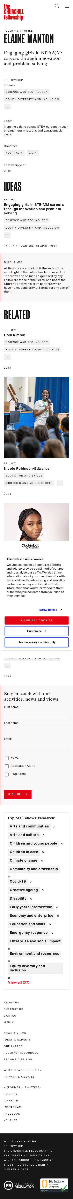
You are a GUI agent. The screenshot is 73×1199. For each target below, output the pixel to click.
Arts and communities (29, 826)
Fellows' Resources (21, 1053)
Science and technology (27, 92)
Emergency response (29, 933)
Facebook (12, 1114)
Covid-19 (18, 881)
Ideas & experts (17, 1040)
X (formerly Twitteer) (22, 1087)
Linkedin (11, 1100)
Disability (18, 898)
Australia (14, 153)
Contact (11, 1016)
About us (11, 1002)
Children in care (24, 852)
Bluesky (11, 1094)
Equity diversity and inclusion (32, 99)
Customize (34, 631)
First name (11, 707)
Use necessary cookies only (36, 642)
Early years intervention (31, 907)
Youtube (11, 1120)
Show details (48, 609)
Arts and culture (24, 835)
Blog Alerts (18, 774)
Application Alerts (23, 765)
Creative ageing (24, 890)
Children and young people (29, 483)
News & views (15, 1033)
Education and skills (24, 476)
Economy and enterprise (31, 915)
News (14, 757)
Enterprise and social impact (35, 941)
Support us (13, 1009)
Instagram (13, 1107)
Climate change (23, 860)
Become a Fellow (18, 1059)
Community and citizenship (34, 869)
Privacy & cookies (19, 1077)
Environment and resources (34, 954)
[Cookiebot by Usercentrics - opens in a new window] (21, 546)
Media (9, 1022)
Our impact (13, 1046)
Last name (11, 723)
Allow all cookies (36, 620)
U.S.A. (33, 153)
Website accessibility (23, 1070)
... (7, 107)
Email (7, 738)
